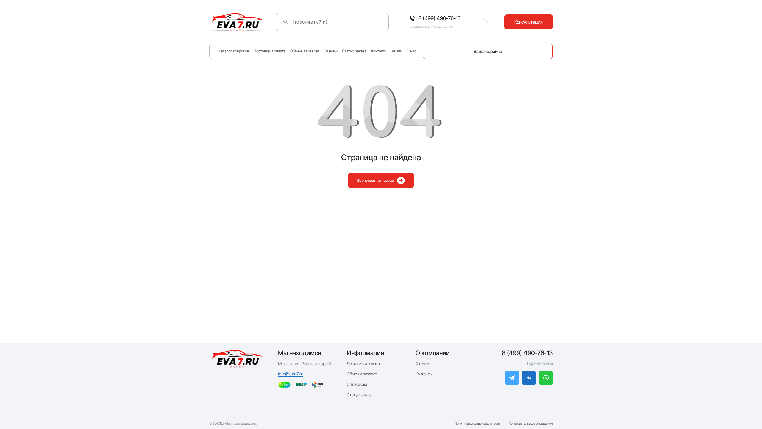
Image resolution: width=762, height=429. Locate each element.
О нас (411, 51)
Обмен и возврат (304, 51)
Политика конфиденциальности (477, 423)
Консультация (528, 22)
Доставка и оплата (270, 51)
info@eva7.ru (290, 374)
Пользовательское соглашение (531, 423)
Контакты (379, 51)
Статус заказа (354, 51)
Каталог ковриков (233, 51)
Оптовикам (357, 384)
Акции (397, 51)
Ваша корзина (488, 51)
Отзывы (331, 51)
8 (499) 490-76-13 (527, 353)
